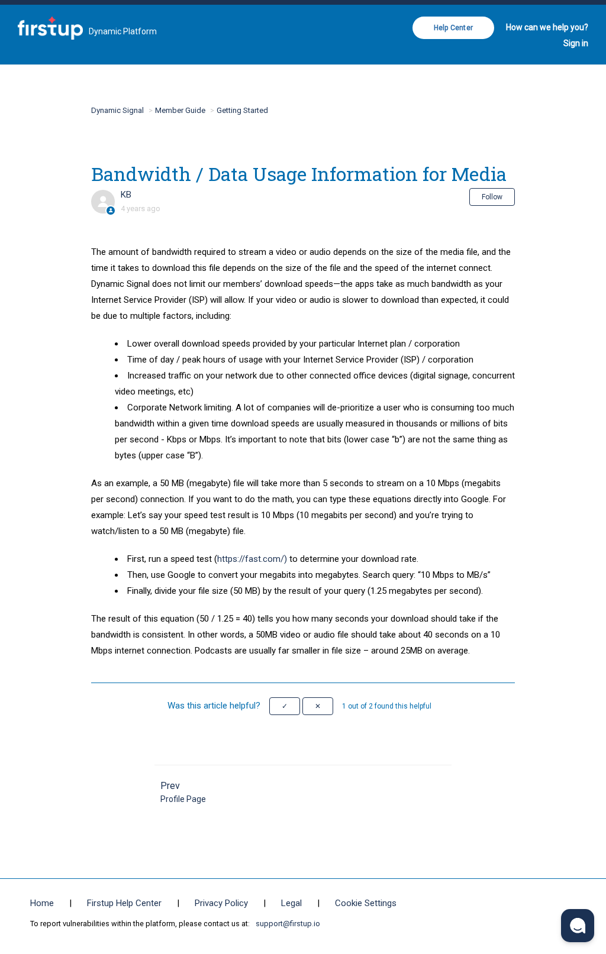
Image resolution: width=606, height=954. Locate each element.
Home (42, 903)
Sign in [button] (575, 43)
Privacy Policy (221, 903)
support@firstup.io (288, 923)
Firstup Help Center (124, 903)
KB (126, 194)
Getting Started (242, 110)
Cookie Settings (366, 903)
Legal (291, 903)
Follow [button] (492, 197)
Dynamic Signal (117, 110)
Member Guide (180, 110)
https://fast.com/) (252, 559)
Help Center (453, 28)
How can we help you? (547, 27)
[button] (284, 706)
